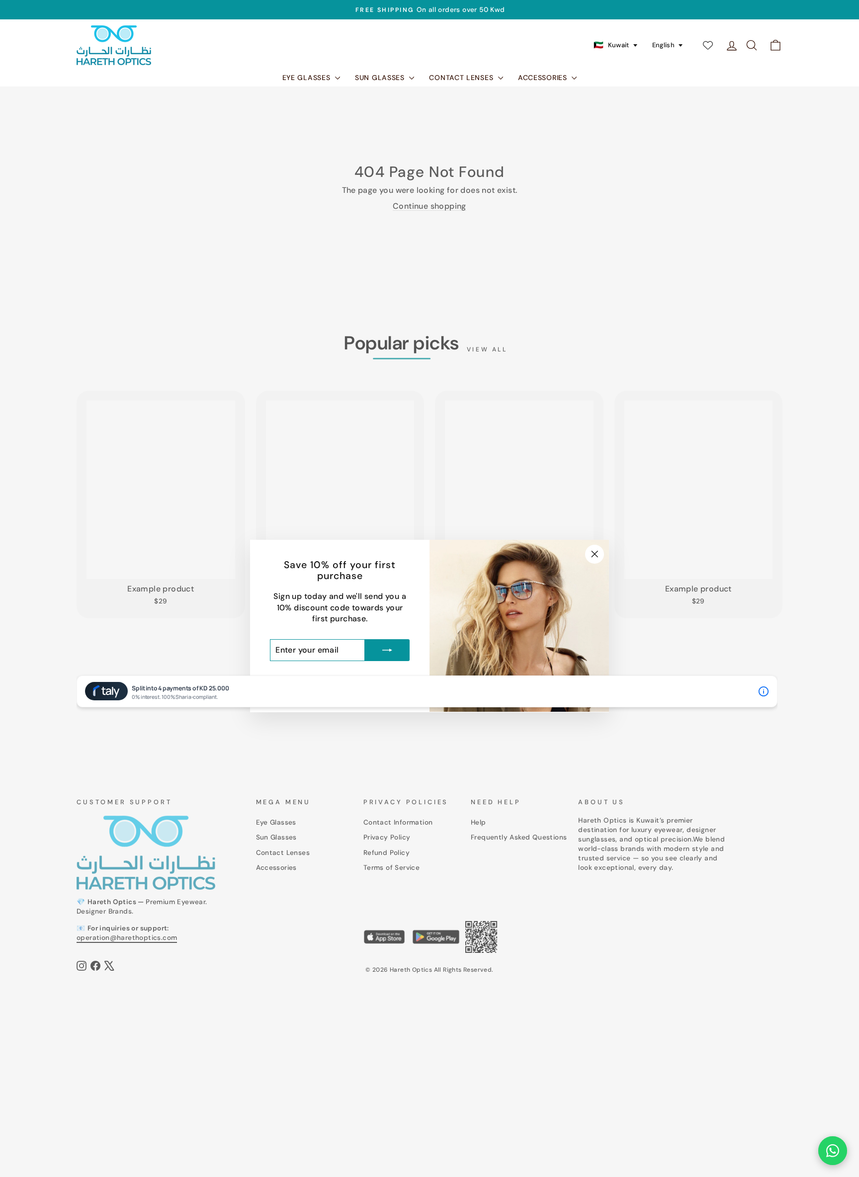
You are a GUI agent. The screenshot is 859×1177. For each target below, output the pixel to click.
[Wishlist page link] (708, 45)
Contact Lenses (462, 77)
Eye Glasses (307, 77)
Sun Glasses (381, 77)
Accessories (543, 77)
